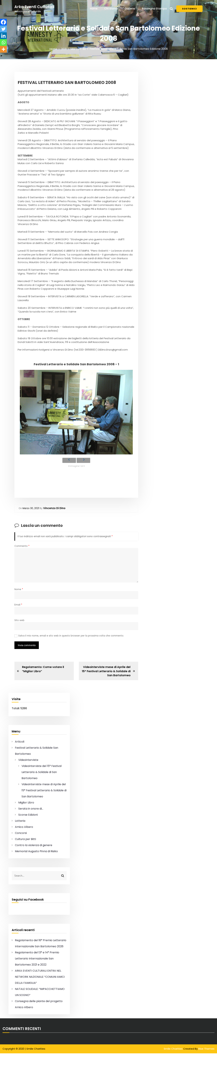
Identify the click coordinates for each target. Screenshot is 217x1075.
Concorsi (21, 833)
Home (93, 8)
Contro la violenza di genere (33, 845)
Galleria (130, 8)
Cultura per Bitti (25, 839)
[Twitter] (3, 29)
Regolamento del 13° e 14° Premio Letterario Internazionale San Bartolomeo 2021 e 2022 (37, 958)
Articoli (19, 742)
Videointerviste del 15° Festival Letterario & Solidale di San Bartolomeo (42, 772)
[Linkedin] (3, 35)
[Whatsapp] (3, 42)
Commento (21, 546)
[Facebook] (3, 22)
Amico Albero (24, 827)
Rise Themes (206, 1048)
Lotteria (20, 821)
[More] (3, 49)
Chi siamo (111, 8)
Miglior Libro (26, 802)
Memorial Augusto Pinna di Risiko (36, 851)
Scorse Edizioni (28, 815)
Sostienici (189, 8)
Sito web (19, 620)
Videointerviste (28, 760)
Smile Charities (173, 1048)
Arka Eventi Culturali (34, 6)
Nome (18, 589)
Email (18, 604)
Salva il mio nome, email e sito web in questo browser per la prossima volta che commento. (71, 635)
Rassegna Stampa (154, 8)
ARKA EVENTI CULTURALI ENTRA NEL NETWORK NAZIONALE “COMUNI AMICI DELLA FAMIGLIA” (40, 977)
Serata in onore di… (30, 809)
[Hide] (1, 55)
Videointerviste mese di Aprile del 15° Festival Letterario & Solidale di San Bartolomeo (44, 790)
